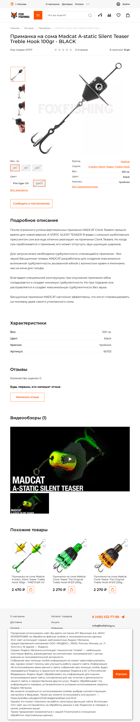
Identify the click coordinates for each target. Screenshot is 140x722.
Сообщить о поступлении (31, 203)
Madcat (125, 161)
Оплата (79, 4)
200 (37, 167)
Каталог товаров (61, 616)
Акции (55, 622)
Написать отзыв (27, 397)
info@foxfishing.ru (103, 625)
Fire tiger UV (21, 183)
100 (15, 167)
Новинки (57, 628)
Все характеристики (85, 186)
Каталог (38, 15)
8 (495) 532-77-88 (105, 617)
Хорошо (121, 674)
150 (26, 167)
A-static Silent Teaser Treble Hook (109, 166)
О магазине (52, 4)
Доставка (67, 4)
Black (39, 183)
